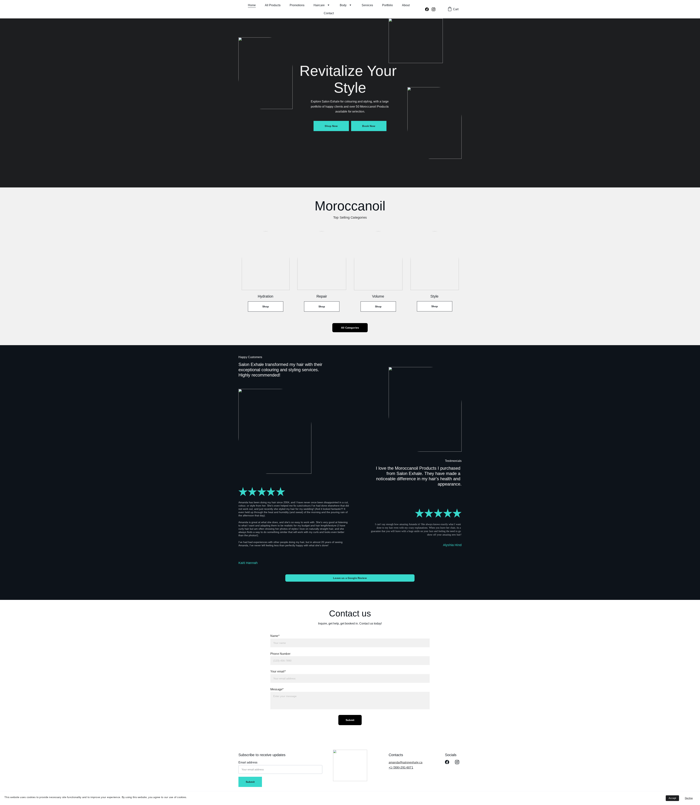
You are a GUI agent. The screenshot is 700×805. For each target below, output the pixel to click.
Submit (350, 720)
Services (367, 5)
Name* (274, 635)
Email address (247, 762)
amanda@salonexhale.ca (405, 762)
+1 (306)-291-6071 (401, 767)
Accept (672, 798)
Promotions (297, 5)
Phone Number (280, 653)
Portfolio (387, 5)
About (406, 5)
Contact (329, 13)
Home (252, 5)
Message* (276, 689)
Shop (265, 306)
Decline (689, 798)
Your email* (278, 671)
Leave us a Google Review (350, 578)
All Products (273, 5)
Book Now (368, 126)
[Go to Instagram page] (433, 9)
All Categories (350, 327)
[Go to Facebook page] (428, 9)
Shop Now (331, 126)
